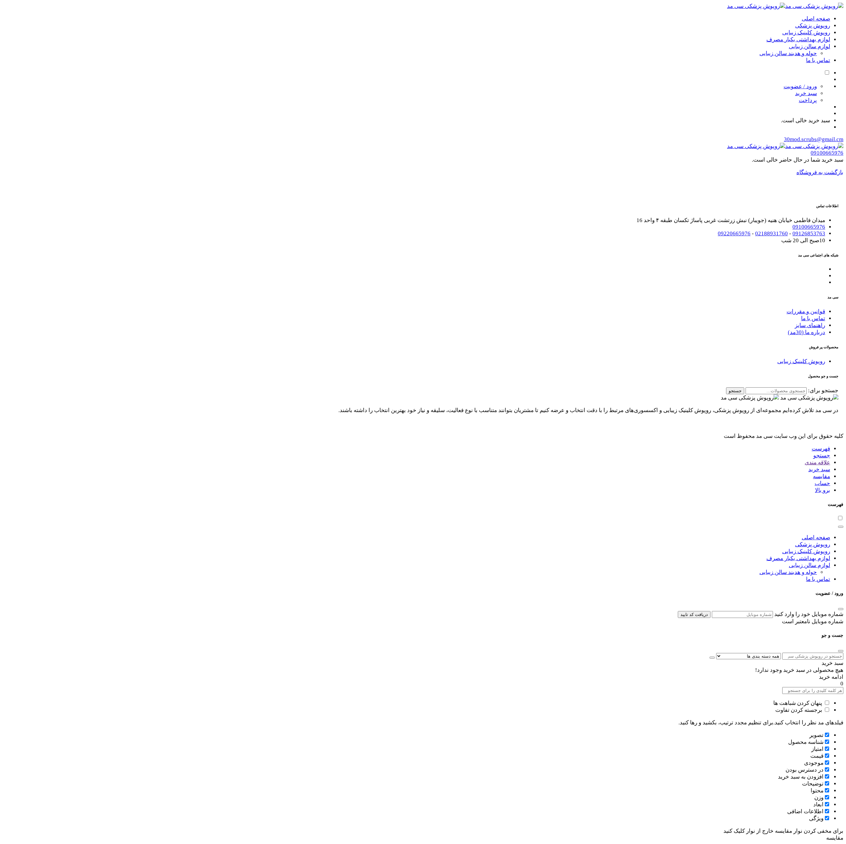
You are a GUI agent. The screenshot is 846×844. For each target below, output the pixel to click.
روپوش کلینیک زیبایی (806, 32)
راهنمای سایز (810, 325)
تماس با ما (818, 60)
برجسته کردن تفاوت (799, 710)
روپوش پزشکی (812, 25)
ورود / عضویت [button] (800, 86)
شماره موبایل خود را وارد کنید (808, 614)
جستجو (735, 390)
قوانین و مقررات (806, 311)
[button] (821, 448)
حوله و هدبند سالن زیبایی (788, 53)
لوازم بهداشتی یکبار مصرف (798, 39)
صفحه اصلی (816, 19)
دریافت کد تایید (694, 614)
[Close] (840, 527)
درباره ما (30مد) (806, 332)
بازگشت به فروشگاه (819, 172)
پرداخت (808, 100)
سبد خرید (806, 93)
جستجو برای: (823, 390)
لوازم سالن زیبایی (809, 46)
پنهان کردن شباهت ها (798, 703)
